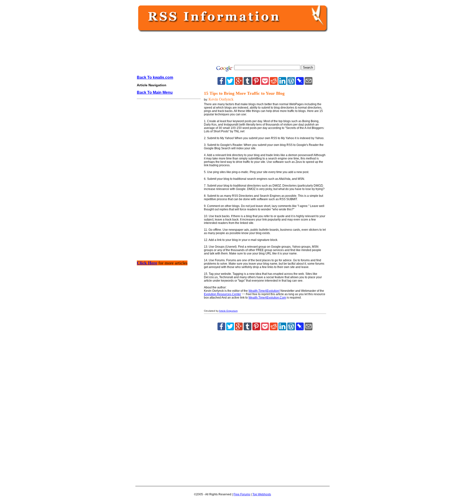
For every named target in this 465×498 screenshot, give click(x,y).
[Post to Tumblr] (247, 83)
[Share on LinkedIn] (282, 83)
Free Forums (241, 494)
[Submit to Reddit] (274, 83)
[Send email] (308, 83)
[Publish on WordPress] (291, 83)
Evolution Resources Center (222, 294)
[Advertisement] (231, 49)
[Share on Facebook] (221, 83)
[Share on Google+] (239, 83)
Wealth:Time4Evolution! (264, 290)
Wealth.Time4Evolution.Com (267, 297)
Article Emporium (228, 310)
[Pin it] (256, 83)
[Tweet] (230, 83)
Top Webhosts (261, 494)
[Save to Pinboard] (300, 83)
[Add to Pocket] (265, 83)
